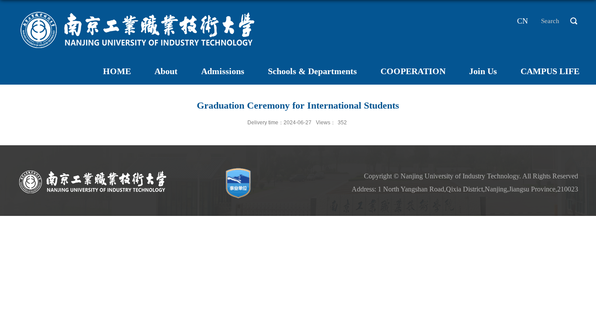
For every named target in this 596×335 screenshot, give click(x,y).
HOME (117, 71)
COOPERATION (412, 71)
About (166, 71)
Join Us (483, 71)
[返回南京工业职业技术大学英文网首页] (138, 10)
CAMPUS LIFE (550, 71)
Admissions (222, 71)
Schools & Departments (312, 71)
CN (522, 21)
